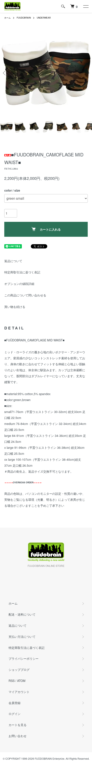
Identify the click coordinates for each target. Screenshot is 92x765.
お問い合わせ (18, 736)
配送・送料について (22, 614)
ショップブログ (19, 669)
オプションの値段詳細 (19, 283)
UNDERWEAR (44, 17)
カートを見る (18, 725)
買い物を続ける (14, 307)
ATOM (21, 680)
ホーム (7, 17)
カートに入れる (50, 229)
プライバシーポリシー (24, 658)
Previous (5, 73)
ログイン (15, 714)
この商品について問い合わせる (25, 295)
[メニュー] (85, 6)
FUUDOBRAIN (24, 17)
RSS (12, 680)
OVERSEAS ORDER (23, 482)
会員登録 (15, 703)
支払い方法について (22, 636)
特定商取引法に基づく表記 (22, 272)
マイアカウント (19, 692)
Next (87, 73)
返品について (13, 261)
